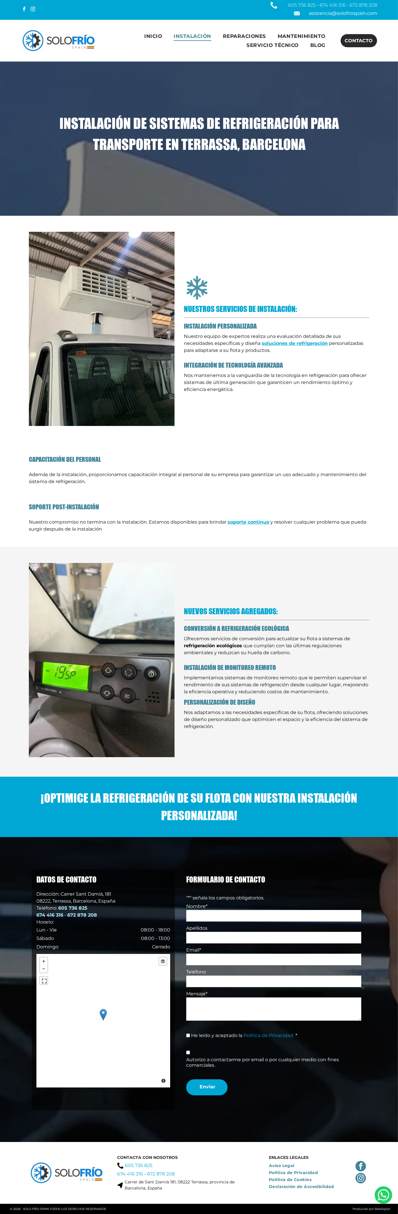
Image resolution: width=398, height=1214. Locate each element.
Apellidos (196, 928)
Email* (193, 950)
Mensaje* (196, 994)
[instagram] (33, 10)
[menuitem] (153, 36)
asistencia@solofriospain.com (343, 13)
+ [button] (43, 961)
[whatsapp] (383, 1195)
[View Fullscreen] (43, 980)
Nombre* (196, 906)
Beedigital (382, 1209)
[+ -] (103, 1020)
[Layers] (163, 961)
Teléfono (196, 972)
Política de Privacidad (268, 1035)
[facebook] (24, 10)
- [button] (43, 969)
